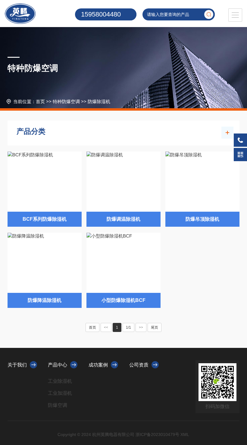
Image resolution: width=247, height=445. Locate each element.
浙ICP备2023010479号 (157, 434)
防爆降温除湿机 (44, 300)
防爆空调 (57, 405)
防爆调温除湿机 (123, 219)
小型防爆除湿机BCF (123, 300)
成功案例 (98, 364)
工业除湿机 (60, 381)
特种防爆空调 (66, 101)
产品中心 (57, 364)
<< (106, 327)
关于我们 (17, 364)
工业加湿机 (60, 393)
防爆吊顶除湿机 (202, 219)
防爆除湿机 (99, 101)
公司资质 (139, 364)
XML (184, 434)
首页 (40, 101)
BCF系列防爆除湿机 (45, 219)
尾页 (154, 327)
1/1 (128, 327)
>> (141, 327)
